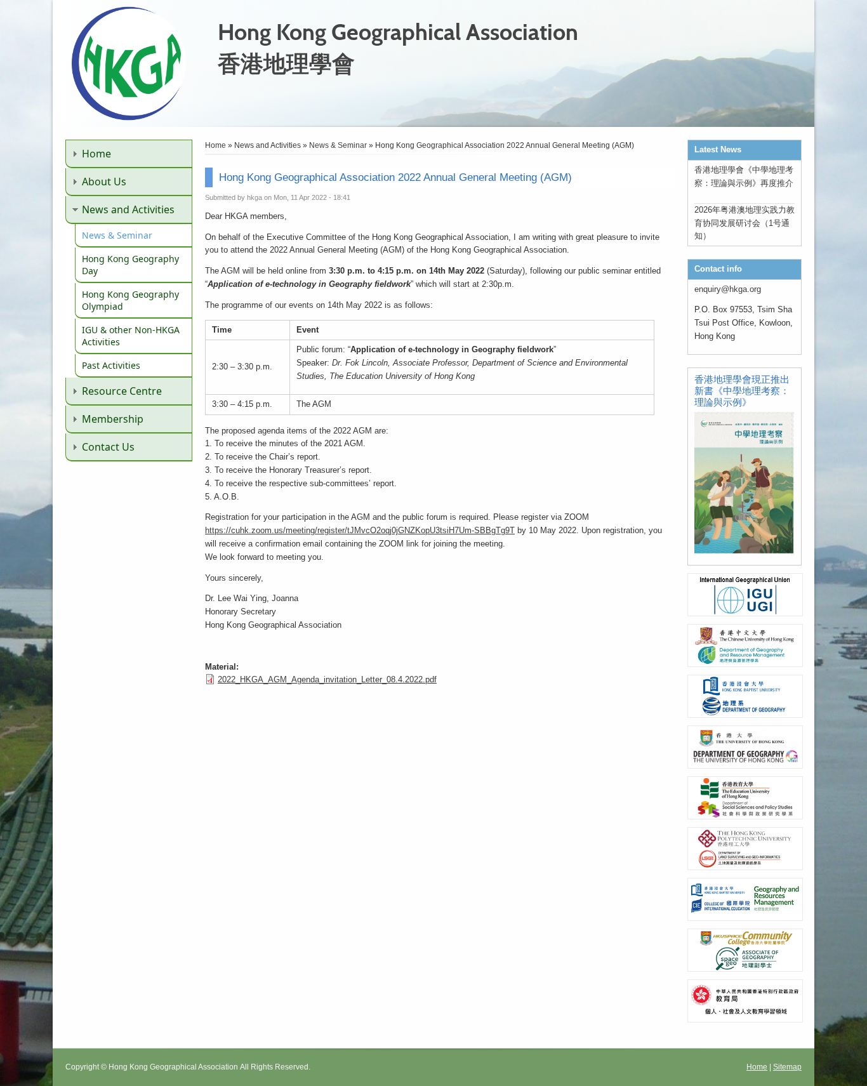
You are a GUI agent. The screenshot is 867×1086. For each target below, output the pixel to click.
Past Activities (111, 365)
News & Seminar (117, 235)
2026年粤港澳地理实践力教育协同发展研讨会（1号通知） (744, 223)
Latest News (717, 149)
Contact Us (108, 447)
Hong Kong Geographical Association (398, 32)
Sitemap (787, 1067)
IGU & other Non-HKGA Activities (131, 336)
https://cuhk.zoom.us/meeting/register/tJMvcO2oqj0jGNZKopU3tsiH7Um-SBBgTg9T (360, 530)
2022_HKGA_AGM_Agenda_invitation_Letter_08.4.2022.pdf (327, 679)
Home (96, 154)
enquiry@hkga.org (727, 289)
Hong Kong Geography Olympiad (130, 300)
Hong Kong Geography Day (130, 265)
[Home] (129, 118)
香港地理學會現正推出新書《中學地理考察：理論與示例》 (742, 390)
